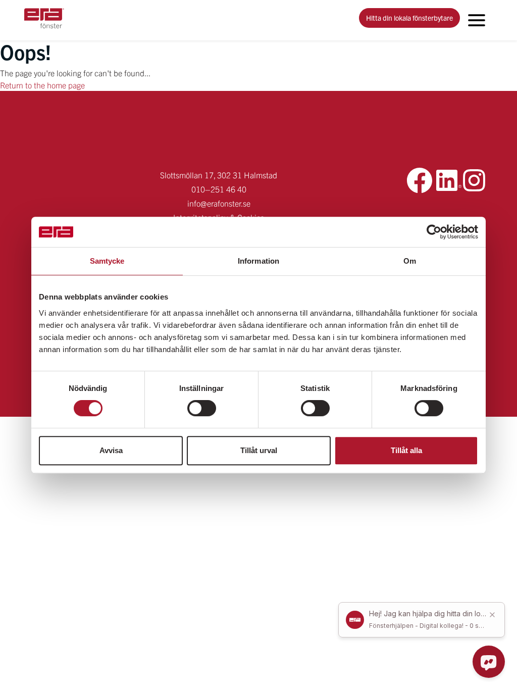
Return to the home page (42, 85)
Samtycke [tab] (107, 261)
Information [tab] (258, 261)
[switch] (201, 408)
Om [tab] (409, 261)
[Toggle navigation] (476, 20)
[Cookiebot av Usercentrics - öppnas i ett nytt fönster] (434, 231)
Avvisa (111, 450)
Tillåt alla (406, 450)
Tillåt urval (258, 450)
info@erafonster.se (218, 203)
